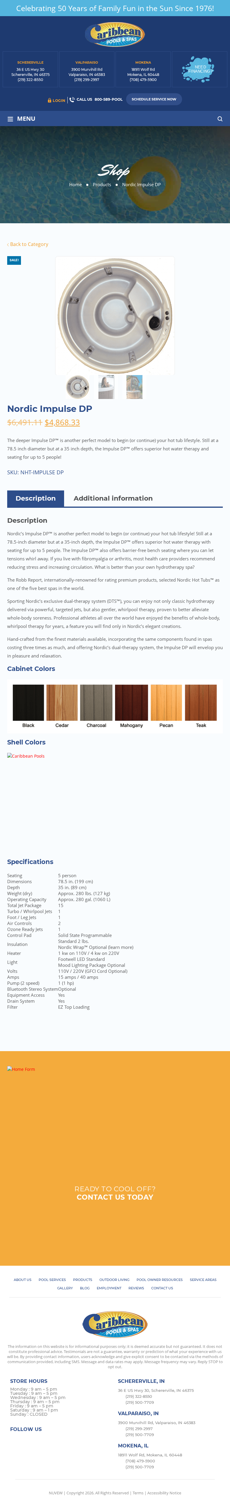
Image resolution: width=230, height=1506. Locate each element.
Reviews (136, 1288)
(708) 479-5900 (143, 79)
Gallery (65, 1288)
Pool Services (52, 1280)
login (59, 100)
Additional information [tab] (113, 498)
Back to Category (28, 244)
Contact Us (162, 1288)
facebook (15, 1440)
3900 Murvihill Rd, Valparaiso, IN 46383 (156, 1422)
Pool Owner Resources (160, 1280)
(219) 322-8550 (30, 79)
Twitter (27, 1440)
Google (50, 1440)
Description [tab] (36, 498)
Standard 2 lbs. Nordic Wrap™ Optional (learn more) (95, 944)
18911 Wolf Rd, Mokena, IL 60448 (150, 1455)
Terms (138, 1493)
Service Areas (203, 1280)
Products (82, 1280)
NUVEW (56, 1493)
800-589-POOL (108, 99)
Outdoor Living (114, 1280)
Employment (109, 1288)
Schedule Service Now (154, 99)
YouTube (62, 1440)
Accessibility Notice (164, 1493)
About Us (22, 1280)
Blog (85, 1288)
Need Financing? (200, 69)
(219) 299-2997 (86, 79)
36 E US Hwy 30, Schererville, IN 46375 (156, 1390)
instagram (39, 1440)
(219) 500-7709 (139, 1402)
